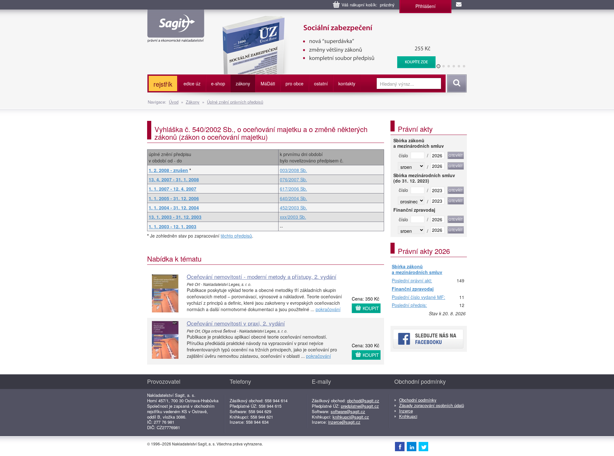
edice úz (192, 83)
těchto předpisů (236, 235)
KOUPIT (371, 308)
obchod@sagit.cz (363, 400)
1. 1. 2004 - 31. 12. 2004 (174, 207)
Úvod (173, 102)
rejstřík (163, 84)
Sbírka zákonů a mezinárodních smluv (417, 269)
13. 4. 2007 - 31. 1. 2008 (174, 179)
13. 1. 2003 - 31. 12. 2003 (175, 217)
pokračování (328, 309)
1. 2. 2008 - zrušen (168, 170)
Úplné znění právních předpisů (235, 102)
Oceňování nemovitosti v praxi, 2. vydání (236, 323)
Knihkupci (408, 416)
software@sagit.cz (348, 411)
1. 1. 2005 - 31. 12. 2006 (174, 198)
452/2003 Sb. (293, 207)
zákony (243, 83)
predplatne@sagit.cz (360, 406)
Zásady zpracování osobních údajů (431, 405)
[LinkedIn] (411, 446)
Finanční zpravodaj (413, 289)
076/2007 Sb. (293, 179)
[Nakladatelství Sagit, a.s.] (175, 37)
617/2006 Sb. (293, 188)
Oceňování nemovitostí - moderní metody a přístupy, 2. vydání (261, 276)
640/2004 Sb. (293, 198)
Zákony (193, 102)
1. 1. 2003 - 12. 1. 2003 (172, 226)
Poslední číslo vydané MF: (418, 297)
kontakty (346, 83)
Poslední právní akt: (412, 281)
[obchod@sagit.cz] (459, 5)
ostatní (321, 83)
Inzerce (406, 411)
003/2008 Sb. (293, 170)
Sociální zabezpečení (283, 19)
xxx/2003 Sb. (293, 217)
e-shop (218, 83)
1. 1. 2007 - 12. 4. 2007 (172, 188)
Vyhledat (456, 83)
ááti (268, 83)
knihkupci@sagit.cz (351, 417)
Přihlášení (425, 6)
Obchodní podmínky (418, 400)
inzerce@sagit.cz (344, 422)
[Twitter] (423, 446)
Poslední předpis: (409, 305)
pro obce (294, 83)
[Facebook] (400, 446)
